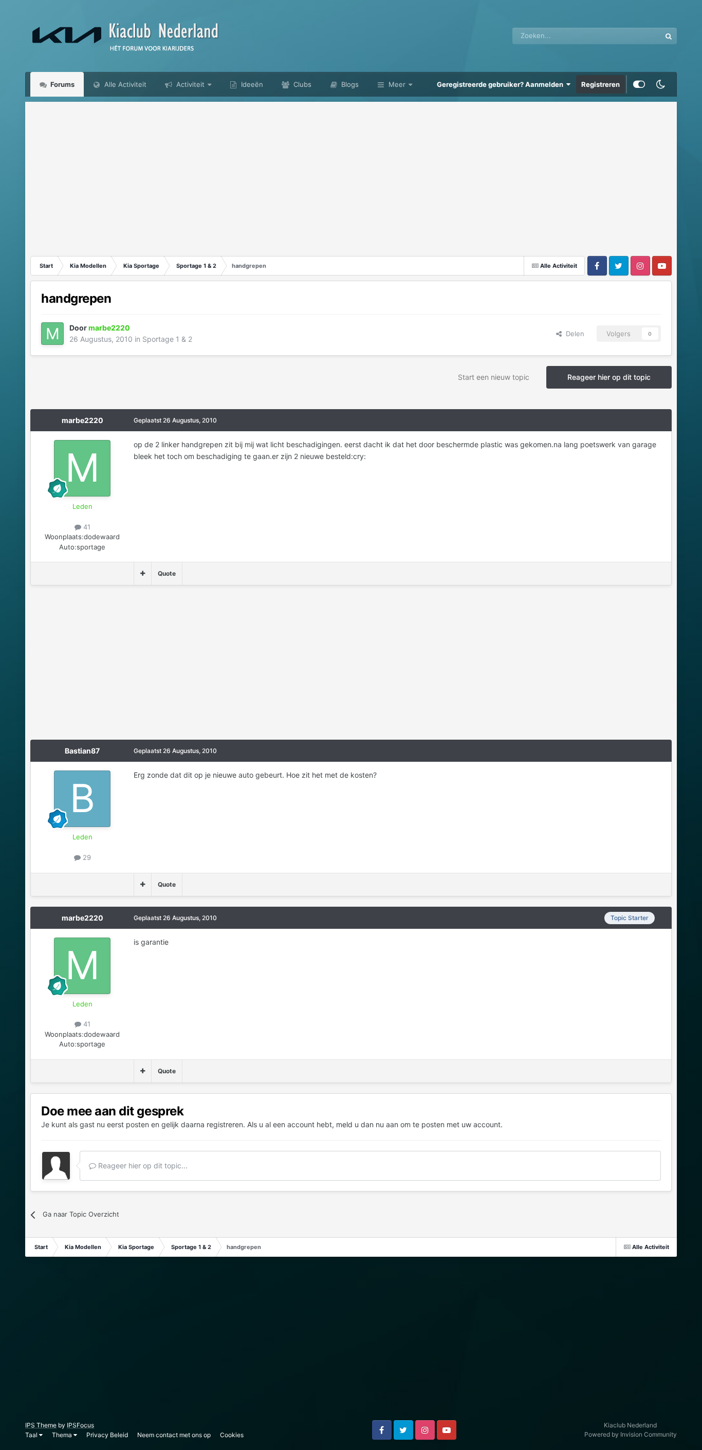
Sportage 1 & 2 (167, 339)
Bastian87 (82, 750)
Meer (397, 84)
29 (86, 857)
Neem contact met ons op (174, 1435)
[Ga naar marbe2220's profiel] (52, 333)
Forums (62, 84)
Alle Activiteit (124, 84)
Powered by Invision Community (630, 1434)
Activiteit (189, 84)
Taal (32, 1435)
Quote (167, 573)
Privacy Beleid (107, 1435)
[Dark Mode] (661, 84)
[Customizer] (639, 84)
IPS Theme (41, 1425)
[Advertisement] (351, 174)
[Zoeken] (668, 36)
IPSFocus (80, 1425)
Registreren (600, 84)
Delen (573, 333)
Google (636, 36)
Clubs (301, 84)
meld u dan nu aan (367, 1124)
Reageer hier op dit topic (609, 377)
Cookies (232, 1435)
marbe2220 (82, 420)
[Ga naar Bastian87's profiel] (82, 798)
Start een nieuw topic (493, 377)
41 (85, 527)
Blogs (349, 84)
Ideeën (251, 84)
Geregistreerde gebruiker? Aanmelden (501, 84)
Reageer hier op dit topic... (142, 1165)
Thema (62, 1435)
